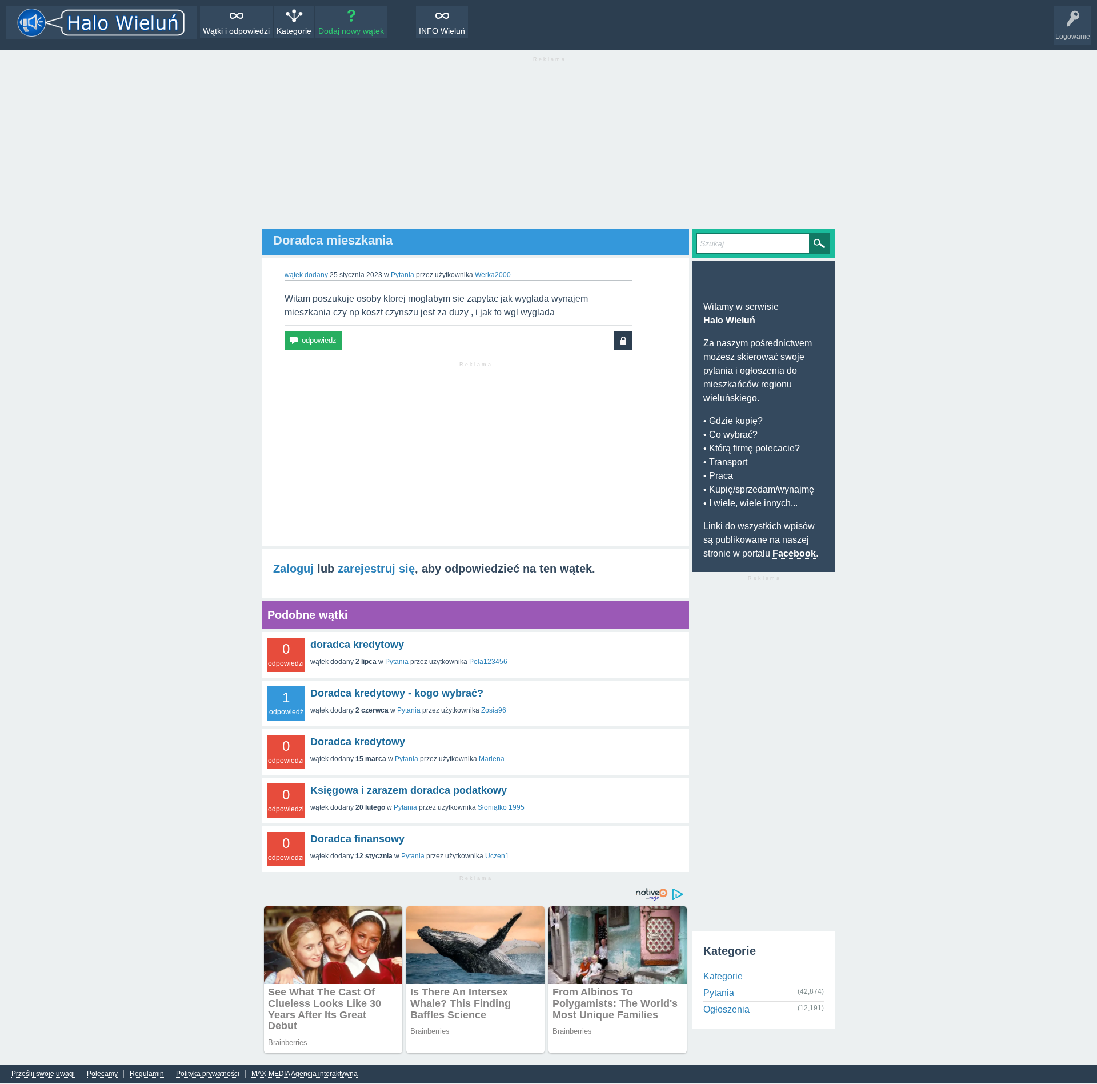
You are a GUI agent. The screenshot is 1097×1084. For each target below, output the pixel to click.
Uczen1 (497, 856)
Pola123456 (488, 662)
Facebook (794, 553)
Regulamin (147, 1074)
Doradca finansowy (357, 839)
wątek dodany (306, 275)
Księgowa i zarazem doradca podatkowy (408, 790)
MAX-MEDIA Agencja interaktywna (304, 1074)
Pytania (402, 275)
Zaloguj (293, 568)
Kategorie (294, 30)
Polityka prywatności (207, 1074)
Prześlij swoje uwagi (43, 1074)
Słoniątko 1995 (501, 807)
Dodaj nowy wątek (351, 30)
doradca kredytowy (357, 644)
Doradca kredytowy (357, 741)
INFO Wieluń (442, 30)
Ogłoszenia (726, 1009)
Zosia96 (493, 710)
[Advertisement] (548, 149)
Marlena (492, 759)
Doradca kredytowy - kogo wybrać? (396, 693)
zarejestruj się (376, 568)
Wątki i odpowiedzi (236, 30)
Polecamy (102, 1074)
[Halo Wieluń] (101, 22)
